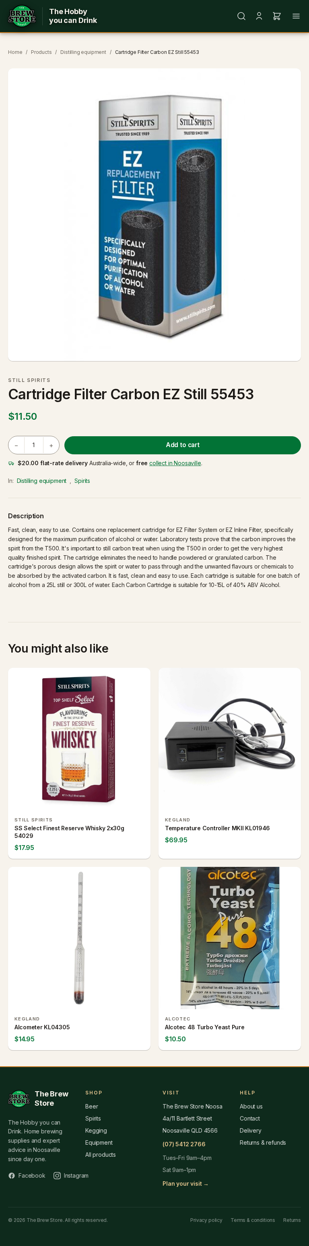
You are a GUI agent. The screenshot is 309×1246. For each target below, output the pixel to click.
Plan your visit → (186, 1183)
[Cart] (277, 16)
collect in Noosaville (175, 463)
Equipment (99, 1142)
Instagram (76, 1175)
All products (100, 1154)
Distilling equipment (83, 52)
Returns (292, 1220)
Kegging (96, 1130)
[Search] (241, 16)
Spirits (82, 480)
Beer (91, 1106)
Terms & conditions (253, 1220)
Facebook (32, 1175)
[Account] (259, 16)
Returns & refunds (263, 1142)
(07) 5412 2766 (184, 1144)
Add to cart (183, 445)
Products (41, 52)
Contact (250, 1118)
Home (15, 52)
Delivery (251, 1130)
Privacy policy (206, 1220)
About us (251, 1106)
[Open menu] (296, 16)
